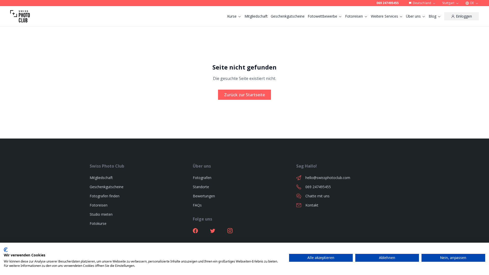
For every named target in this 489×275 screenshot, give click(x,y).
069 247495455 (387, 3)
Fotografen (202, 177)
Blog (432, 16)
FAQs (197, 205)
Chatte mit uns (317, 196)
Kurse (232, 16)
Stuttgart (448, 3)
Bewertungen (204, 196)
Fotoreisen (354, 16)
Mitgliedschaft (256, 16)
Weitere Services (384, 16)
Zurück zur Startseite (244, 95)
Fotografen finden (104, 196)
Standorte (201, 186)
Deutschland (422, 3)
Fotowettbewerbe (322, 16)
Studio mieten (101, 214)
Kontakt (311, 205)
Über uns (413, 16)
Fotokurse (98, 223)
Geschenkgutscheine (288, 16)
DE (472, 3)
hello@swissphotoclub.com (327, 177)
